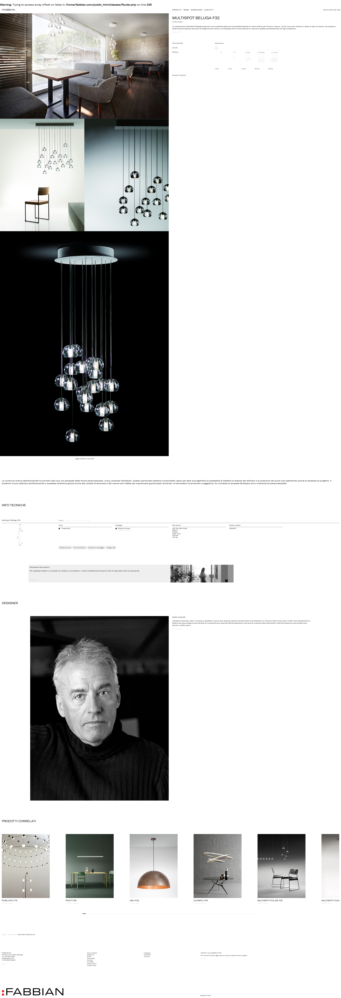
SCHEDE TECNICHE (179, 75)
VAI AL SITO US (330, 10)
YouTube (147, 956)
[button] (84, 913)
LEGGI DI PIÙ (177, 32)
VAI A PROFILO (177, 629)
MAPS (4, 964)
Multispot (12, 934)
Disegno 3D (111, 547)
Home (4, 934)
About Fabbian (92, 953)
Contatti (208, 10)
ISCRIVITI (204, 958)
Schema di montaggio (96, 547)
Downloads (196, 10)
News (186, 10)
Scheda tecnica (65, 547)
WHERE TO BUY (205, 995)
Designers (90, 954)
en (339, 10)
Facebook (147, 954)
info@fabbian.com (8, 958)
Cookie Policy (91, 965)
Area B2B (90, 962)
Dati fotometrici (80, 547)
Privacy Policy (91, 963)
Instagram (147, 953)
